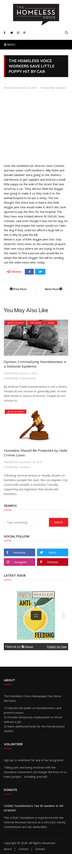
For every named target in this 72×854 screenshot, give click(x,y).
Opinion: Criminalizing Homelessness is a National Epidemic (35, 364)
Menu (10, 44)
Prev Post (20, 289)
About (8, 848)
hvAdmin (61, 88)
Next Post (52, 289)
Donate (40, 848)
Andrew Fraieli (27, 378)
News (51, 322)
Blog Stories (15, 322)
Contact (23, 848)
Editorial (35, 322)
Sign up (8, 760)
